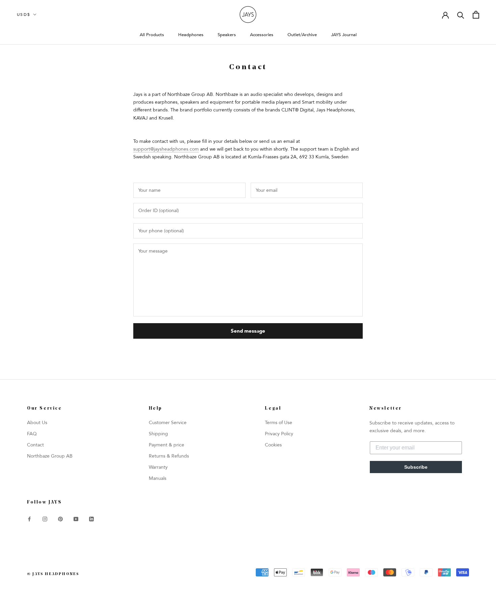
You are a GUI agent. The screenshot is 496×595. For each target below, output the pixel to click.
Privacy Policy (279, 434)
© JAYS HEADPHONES (53, 574)
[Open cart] (476, 15)
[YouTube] (76, 518)
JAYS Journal (344, 35)
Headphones (190, 35)
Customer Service (168, 422)
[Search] (460, 14)
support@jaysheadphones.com (166, 149)
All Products (152, 35)
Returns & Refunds (169, 456)
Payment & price (166, 445)
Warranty (158, 467)
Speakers (227, 35)
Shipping (158, 434)
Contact (35, 445)
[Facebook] (29, 518)
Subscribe (416, 467)
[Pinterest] (60, 518)
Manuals (157, 478)
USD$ (24, 14)
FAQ (32, 434)
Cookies (273, 445)
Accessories (261, 35)
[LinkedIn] (91, 518)
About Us (37, 422)
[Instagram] (45, 518)
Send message (248, 331)
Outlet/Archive (302, 35)
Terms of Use (278, 422)
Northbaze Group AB (50, 456)
